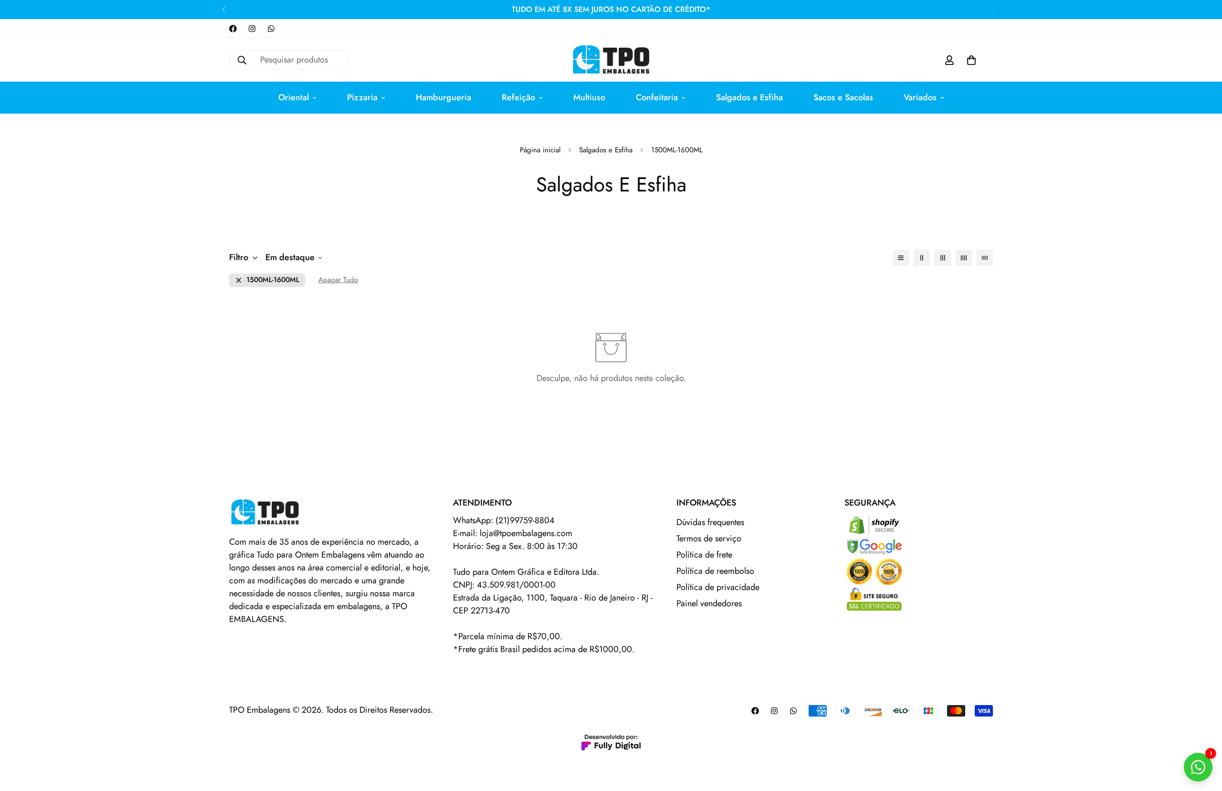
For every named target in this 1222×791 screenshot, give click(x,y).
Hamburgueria (443, 97)
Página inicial (540, 150)
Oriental (293, 97)
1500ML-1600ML (272, 280)
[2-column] (922, 258)
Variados (920, 97)
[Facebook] (233, 28)
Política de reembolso (715, 571)
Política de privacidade (717, 587)
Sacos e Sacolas (843, 97)
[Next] (998, 9)
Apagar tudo (338, 280)
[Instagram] (252, 28)
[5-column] (985, 258)
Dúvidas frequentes (710, 522)
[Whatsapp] (271, 28)
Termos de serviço (708, 538)
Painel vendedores (709, 603)
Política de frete (704, 554)
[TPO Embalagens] (611, 60)
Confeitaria (657, 97)
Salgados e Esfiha (749, 97)
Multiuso (589, 97)
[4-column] (964, 258)
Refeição (518, 97)
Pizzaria (362, 97)
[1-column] (901, 258)
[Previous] (223, 9)
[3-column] (943, 258)
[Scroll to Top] (1203, 739)
